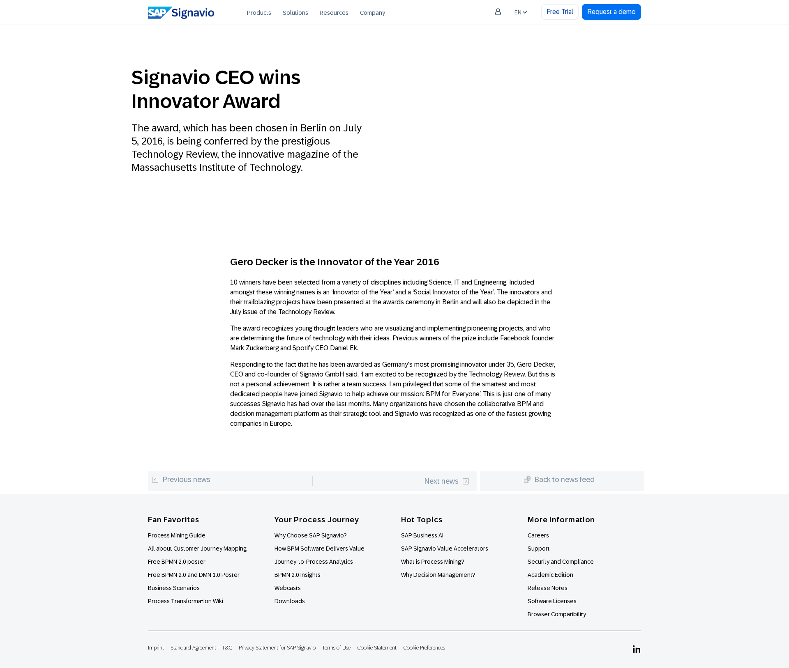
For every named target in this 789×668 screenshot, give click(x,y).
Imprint (156, 648)
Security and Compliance (561, 561)
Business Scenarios (174, 588)
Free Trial (560, 11)
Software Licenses (552, 601)
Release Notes (548, 588)
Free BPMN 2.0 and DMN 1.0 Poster (194, 575)
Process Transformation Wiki (185, 601)
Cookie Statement (377, 648)
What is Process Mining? (432, 561)
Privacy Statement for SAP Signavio (277, 648)
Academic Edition (550, 575)
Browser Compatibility (557, 614)
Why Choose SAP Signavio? (311, 535)
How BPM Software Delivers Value (320, 548)
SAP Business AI (422, 535)
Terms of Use (336, 648)
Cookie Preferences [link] (424, 648)
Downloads (290, 601)
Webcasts (288, 588)
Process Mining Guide (176, 535)
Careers (538, 535)
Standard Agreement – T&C (201, 648)
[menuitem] (259, 12)
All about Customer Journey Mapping (197, 548)
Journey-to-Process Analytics (314, 561)
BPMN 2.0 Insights (298, 575)
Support (539, 548)
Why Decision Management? (438, 575)
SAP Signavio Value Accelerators (444, 548)
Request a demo (611, 11)
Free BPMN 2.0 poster (176, 561)
